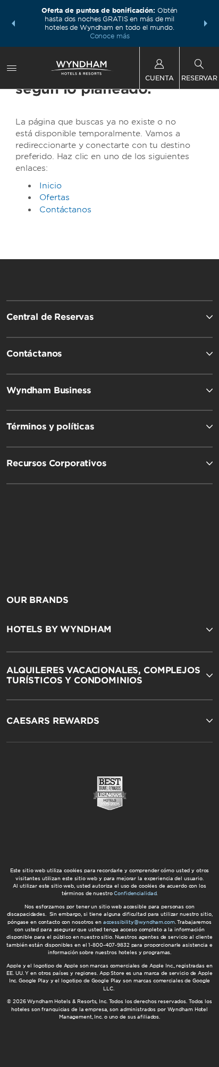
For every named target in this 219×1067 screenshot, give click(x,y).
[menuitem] (11, 68)
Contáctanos (65, 209)
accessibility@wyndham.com (139, 922)
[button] (13, 23)
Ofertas (54, 197)
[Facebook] (59, 530)
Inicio (50, 186)
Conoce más (110, 36)
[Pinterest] (161, 530)
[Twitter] (110, 530)
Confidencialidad (135, 893)
